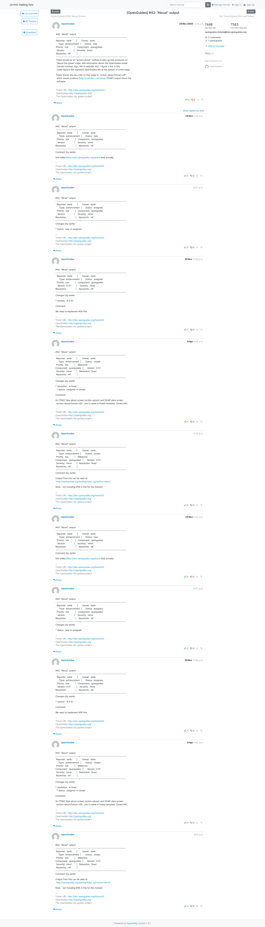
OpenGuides (68, 23)
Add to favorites (216, 46)
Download (30, 32)
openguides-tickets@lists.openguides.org (226, 32)
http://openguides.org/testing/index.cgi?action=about (83, 481)
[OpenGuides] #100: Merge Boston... (69, 16)
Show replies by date (193, 110)
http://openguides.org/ (80, 93)
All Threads (30, 21)
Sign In (237, 4)
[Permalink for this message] (202, 100)
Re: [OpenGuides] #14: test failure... (237, 16)
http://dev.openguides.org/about (83, 157)
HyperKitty (132, 923)
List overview (31, 13)
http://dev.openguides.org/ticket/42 (86, 90)
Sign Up (250, 4)
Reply (59, 103)
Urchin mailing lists (21, 4)
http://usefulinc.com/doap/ (92, 78)
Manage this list (222, 4)
